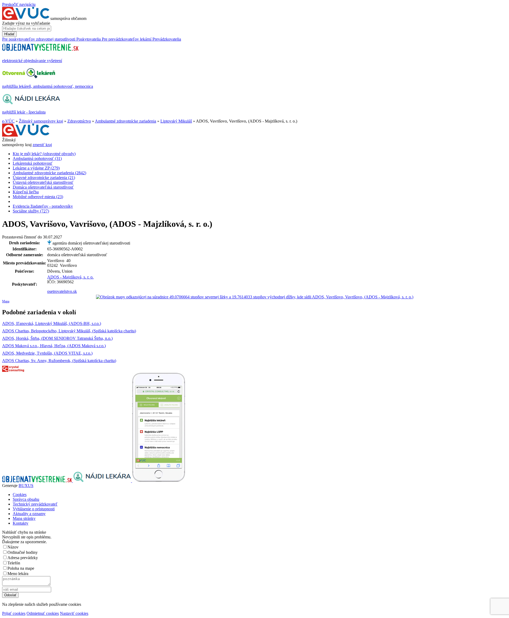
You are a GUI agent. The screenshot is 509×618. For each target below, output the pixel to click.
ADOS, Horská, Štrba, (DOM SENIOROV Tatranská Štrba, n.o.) (57, 338)
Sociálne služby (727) (31, 211)
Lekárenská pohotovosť (32, 163)
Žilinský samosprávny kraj (41, 121)
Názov (13, 547)
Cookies (20, 494)
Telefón (13, 563)
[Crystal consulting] (13, 370)
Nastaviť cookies (74, 613)
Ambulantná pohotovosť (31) (37, 158)
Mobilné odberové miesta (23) (38, 196)
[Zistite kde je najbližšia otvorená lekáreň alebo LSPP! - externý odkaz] (158, 480)
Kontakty (20, 523)
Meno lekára (17, 573)
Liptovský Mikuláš (176, 121)
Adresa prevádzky (22, 557)
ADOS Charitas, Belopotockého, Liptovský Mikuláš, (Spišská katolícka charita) (69, 331)
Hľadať (9, 34)
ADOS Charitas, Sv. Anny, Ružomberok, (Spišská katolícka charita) (59, 360)
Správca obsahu (26, 499)
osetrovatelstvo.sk (62, 291)
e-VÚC (8, 121)
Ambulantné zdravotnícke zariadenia (125, 121)
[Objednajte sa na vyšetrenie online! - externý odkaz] (37, 480)
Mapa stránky (24, 518)
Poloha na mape (20, 568)
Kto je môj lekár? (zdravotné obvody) (44, 153)
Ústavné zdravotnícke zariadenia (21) (44, 177)
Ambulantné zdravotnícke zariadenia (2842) (49, 173)
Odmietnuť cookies (43, 613)
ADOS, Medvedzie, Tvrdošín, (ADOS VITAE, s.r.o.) (47, 353)
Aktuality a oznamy (29, 513)
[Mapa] (254, 297)
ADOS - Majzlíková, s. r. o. (70, 277)
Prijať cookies (13, 613)
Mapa (5, 301)
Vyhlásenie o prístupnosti (34, 509)
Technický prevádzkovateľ (35, 504)
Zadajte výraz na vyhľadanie (26, 23)
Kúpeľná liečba (26, 192)
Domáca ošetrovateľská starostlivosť (43, 187)
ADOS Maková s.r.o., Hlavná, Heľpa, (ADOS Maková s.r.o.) (54, 345)
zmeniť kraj (42, 144)
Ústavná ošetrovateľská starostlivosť (43, 182)
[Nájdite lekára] (102, 480)
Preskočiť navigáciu (19, 4)
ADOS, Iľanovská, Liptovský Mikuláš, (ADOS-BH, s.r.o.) (51, 323)
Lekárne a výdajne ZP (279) (36, 168)
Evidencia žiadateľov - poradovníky (43, 206)
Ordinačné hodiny (22, 552)
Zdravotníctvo (79, 121)
